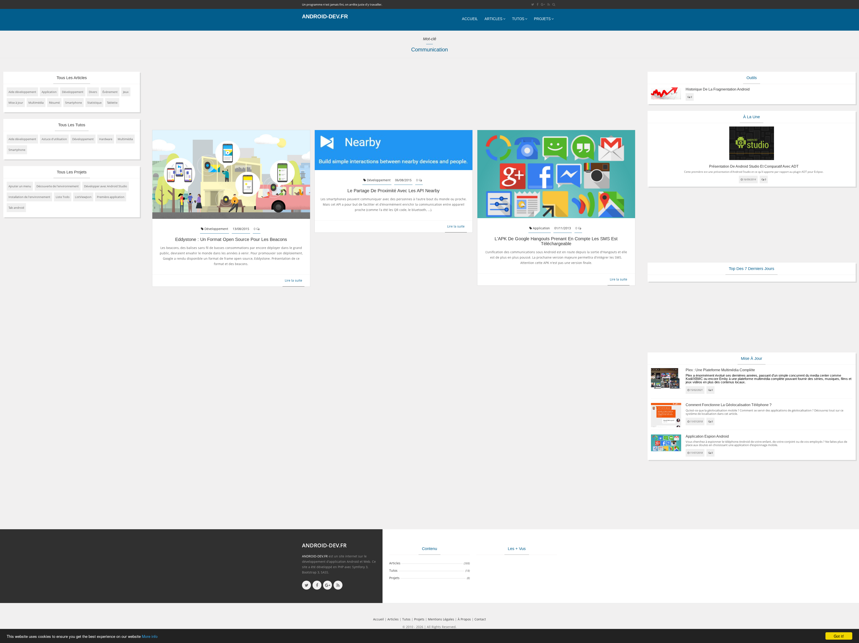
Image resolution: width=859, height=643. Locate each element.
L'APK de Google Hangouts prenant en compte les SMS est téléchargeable (556, 241)
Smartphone (73, 103)
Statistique (94, 103)
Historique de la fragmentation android (718, 89)
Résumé (54, 103)
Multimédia (36, 103)
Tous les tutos (71, 125)
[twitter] (532, 4)
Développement (72, 92)
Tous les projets (72, 172)
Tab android (16, 208)
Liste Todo (63, 197)
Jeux (126, 92)
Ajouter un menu (20, 186)
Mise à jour (16, 103)
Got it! (839, 636)
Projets (542, 19)
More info (149, 636)
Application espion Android (707, 436)
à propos (464, 619)
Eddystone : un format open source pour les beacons (231, 239)
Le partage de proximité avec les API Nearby (393, 190)
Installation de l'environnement (29, 197)
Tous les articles (72, 78)
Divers (93, 92)
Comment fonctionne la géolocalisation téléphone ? (729, 405)
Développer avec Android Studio (105, 186)
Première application (110, 197)
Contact (480, 619)
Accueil (470, 19)
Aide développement (22, 92)
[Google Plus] (543, 4)
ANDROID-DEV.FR (315, 556)
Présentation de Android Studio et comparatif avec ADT (754, 166)
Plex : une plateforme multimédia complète (720, 370)
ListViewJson (83, 197)
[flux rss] (548, 4)
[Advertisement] (281, 96)
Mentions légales (441, 619)
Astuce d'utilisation (54, 139)
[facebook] (537, 4)
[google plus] (327, 585)
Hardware (105, 139)
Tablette (112, 103)
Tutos (518, 19)
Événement (110, 92)
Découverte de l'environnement (57, 186)
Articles (493, 19)
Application (49, 92)
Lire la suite (293, 280)
